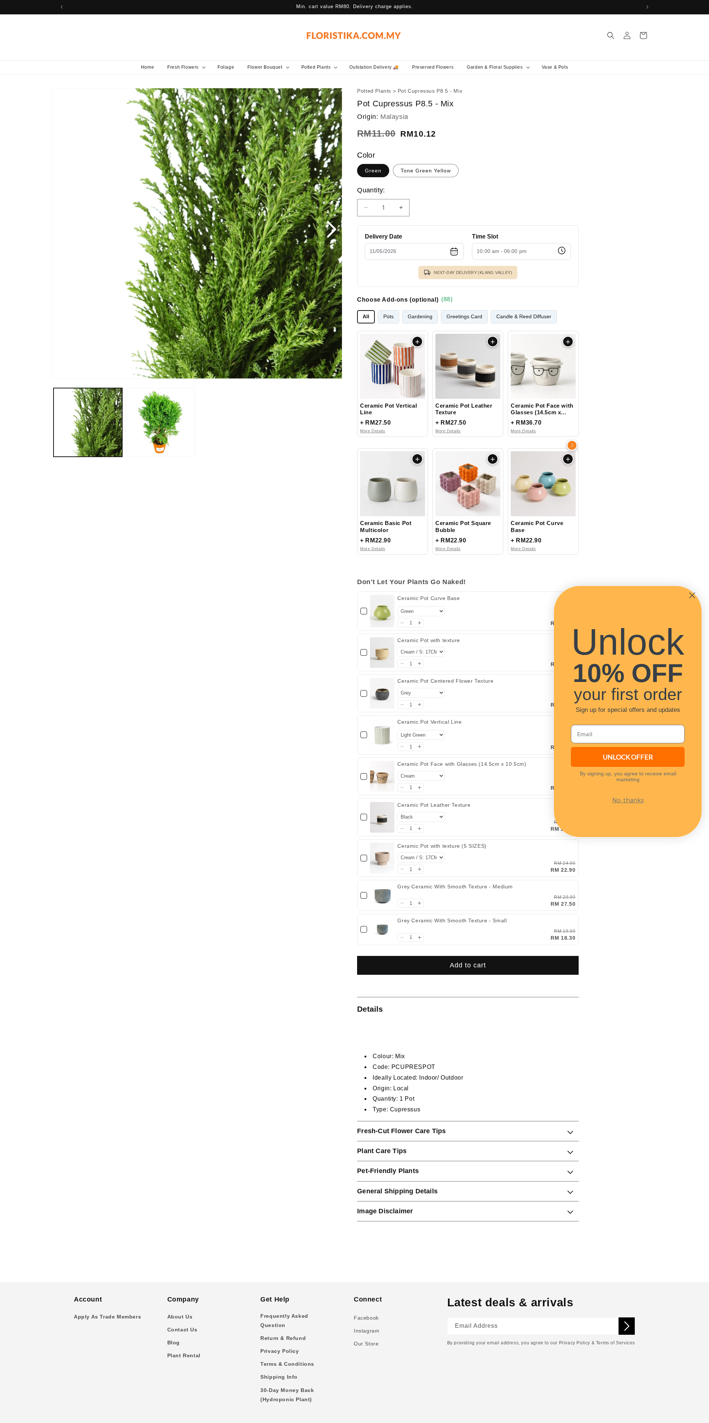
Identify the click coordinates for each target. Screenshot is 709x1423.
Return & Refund (283, 1338)
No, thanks (628, 800)
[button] (186, 67)
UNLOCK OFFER (628, 757)
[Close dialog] (692, 595)
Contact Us (182, 1330)
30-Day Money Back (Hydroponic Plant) (287, 1394)
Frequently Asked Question (284, 1320)
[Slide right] (331, 230)
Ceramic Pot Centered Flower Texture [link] (445, 681)
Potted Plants (374, 91)
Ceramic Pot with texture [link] (428, 640)
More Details (372, 431)
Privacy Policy (279, 1351)
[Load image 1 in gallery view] (88, 422)
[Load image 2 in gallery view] (160, 422)
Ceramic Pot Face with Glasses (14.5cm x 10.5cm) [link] (461, 764)
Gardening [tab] (420, 316)
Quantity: (371, 190)
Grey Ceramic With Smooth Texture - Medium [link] (455, 886)
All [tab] (366, 316)
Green (373, 171)
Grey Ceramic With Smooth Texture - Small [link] (452, 920)
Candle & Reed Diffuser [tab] (523, 316)
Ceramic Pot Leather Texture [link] (433, 805)
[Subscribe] (627, 1326)
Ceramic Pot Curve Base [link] (428, 598)
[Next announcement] (647, 7)
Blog (173, 1342)
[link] (382, 611)
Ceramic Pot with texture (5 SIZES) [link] (441, 846)
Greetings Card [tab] (464, 316)
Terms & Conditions (287, 1364)
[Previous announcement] (62, 7)
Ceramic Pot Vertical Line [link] (429, 722)
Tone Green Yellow (426, 171)
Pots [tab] (388, 316)
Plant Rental (184, 1355)
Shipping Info (279, 1377)
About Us (180, 1317)
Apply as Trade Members (107, 1317)
